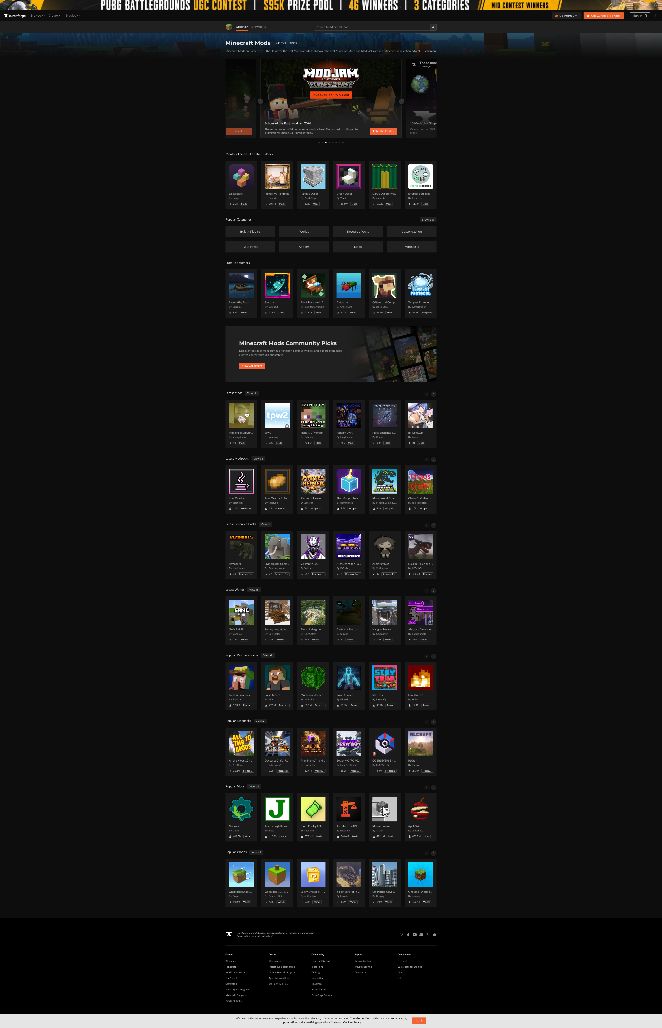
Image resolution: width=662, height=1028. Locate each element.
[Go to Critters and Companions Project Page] (385, 293)
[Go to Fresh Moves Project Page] (277, 686)
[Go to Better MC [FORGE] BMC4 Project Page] (349, 752)
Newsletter (317, 978)
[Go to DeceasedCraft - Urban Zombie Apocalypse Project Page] (277, 752)
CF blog (316, 972)
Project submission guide (282, 967)
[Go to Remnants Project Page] (241, 555)
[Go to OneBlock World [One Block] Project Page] (421, 883)
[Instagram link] (402, 935)
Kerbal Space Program (237, 989)
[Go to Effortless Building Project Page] (421, 185)
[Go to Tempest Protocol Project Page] (421, 293)
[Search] (433, 27)
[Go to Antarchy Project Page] (349, 293)
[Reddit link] (434, 935)
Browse (36, 15)
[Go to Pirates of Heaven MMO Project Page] (313, 489)
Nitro (400, 978)
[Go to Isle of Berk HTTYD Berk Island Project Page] (349, 883)
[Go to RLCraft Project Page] (421, 752)
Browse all (428, 219)
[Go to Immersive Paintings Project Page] (277, 185)
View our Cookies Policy (346, 1022)
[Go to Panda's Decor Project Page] (313, 185)
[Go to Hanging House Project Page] (385, 620)
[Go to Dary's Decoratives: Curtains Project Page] (385, 185)
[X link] (428, 935)
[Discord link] (421, 935)
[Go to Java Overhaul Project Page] (241, 489)
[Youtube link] (415, 935)
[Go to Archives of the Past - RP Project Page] (349, 555)
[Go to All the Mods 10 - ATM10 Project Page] (241, 752)
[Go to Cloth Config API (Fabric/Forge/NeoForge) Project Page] (313, 817)
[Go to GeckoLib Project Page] (241, 817)
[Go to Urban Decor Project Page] (349, 185)
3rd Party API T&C (278, 984)
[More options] (655, 15)
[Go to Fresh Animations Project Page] (241, 686)
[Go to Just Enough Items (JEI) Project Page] (277, 817)
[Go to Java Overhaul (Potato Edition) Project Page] (277, 489)
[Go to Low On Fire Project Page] (421, 686)
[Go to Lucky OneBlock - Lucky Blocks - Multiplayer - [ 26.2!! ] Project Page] (313, 883)
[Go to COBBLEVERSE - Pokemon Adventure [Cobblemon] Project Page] (385, 752)
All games (230, 961)
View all (252, 393)
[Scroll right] (434, 394)
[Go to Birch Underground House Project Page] (313, 620)
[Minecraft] (228, 27)
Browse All (258, 26)
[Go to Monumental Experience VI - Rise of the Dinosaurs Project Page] (385, 489)
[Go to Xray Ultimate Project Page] (349, 686)
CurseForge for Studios (410, 967)
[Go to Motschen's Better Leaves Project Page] (313, 686)
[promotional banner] (331, 5)
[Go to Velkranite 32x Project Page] (313, 555)
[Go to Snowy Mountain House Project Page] (277, 620)
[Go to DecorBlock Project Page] (241, 185)
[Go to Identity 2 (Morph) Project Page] (313, 424)
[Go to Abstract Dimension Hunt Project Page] (421, 620)
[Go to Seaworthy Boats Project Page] (241, 293)
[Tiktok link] (408, 935)
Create (53, 15)
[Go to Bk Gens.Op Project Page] (421, 424)
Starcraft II (231, 984)
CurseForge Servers (322, 995)
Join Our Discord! (321, 961)
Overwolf (402, 961)
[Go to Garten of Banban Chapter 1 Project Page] (349, 620)
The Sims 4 (231, 978)
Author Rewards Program (282, 972)
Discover (242, 26)
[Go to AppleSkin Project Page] (421, 817)
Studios (71, 15)
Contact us (360, 972)
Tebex (401, 972)
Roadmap (317, 984)
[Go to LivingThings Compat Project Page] (277, 555)
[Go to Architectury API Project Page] (349, 817)
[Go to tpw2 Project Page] (277, 424)
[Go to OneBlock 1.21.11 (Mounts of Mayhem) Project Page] (277, 883)
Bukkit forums (319, 989)
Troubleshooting (363, 967)
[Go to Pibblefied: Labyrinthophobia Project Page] (241, 424)
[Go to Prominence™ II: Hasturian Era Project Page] (313, 752)
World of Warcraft (235, 972)
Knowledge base (363, 961)
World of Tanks (233, 1001)
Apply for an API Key (279, 978)
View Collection (374, 131)
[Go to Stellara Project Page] (277, 293)
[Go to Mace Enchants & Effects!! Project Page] (385, 424)
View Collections (252, 365)
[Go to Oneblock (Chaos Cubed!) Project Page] (241, 883)
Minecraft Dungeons (236, 995)
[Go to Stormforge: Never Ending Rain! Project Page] (349, 489)
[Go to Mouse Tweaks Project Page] (385, 817)
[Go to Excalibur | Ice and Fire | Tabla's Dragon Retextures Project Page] (421, 555)
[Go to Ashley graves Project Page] (385, 555)
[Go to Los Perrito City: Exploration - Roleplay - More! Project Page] (385, 883)
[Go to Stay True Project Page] (385, 686)
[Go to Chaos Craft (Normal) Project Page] (421, 489)
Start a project (276, 961)
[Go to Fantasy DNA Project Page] (349, 424)
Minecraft (230, 967)
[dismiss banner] (656, 5)
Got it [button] (419, 1020)
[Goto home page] (15, 16)
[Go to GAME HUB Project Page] (241, 620)
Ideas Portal (318, 967)
